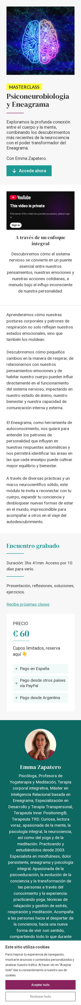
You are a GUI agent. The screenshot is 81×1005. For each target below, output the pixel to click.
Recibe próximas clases (27, 604)
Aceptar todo (40, 985)
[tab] (40, 669)
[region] (40, 973)
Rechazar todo (40, 996)
